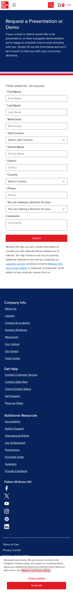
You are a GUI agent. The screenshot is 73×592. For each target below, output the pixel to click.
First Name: (14, 91)
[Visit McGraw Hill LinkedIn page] (6, 526)
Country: (12, 174)
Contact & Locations (17, 323)
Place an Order (14, 403)
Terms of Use (11, 544)
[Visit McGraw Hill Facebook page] (6, 488)
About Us (10, 308)
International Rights (17, 435)
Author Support (14, 428)
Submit (36, 238)
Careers (10, 315)
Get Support (12, 396)
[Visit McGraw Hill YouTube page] (6, 503)
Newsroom (11, 337)
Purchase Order (14, 457)
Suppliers (10, 464)
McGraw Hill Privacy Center (36, 570)
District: (11, 160)
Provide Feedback (16, 471)
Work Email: (14, 119)
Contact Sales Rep (16, 381)
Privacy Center (12, 550)
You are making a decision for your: (28, 202)
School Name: (15, 147)
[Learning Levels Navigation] (14, 5)
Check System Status (18, 389)
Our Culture (12, 344)
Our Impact (12, 351)
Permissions (12, 450)
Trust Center (12, 358)
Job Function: (15, 133)
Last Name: (13, 105)
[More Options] (69, 4)
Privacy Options (36, 578)
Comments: (13, 216)
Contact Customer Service (21, 374)
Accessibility (12, 421)
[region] (36, 574)
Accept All (36, 585)
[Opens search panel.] (51, 5)
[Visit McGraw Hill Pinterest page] (6, 518)
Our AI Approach (15, 442)
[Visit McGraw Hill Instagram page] (6, 511)
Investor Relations (16, 330)
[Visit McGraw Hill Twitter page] (6, 495)
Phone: (11, 188)
